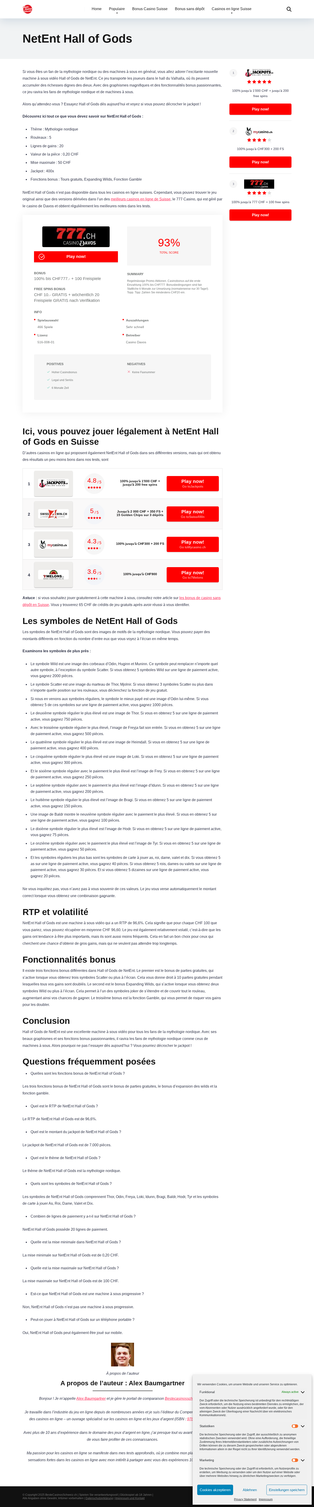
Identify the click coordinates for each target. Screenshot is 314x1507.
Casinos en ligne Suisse (231, 9)
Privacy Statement (245, 1499)
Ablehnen (250, 1490)
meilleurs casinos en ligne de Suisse (141, 199)
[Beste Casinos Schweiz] (28, 7)
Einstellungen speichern (287, 1490)
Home (97, 9)
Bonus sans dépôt (189, 9)
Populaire (117, 9)
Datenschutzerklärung (99, 1498)
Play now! (76, 256)
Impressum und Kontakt (130, 1498)
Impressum (266, 1499)
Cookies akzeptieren (215, 1490)
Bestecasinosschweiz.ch (185, 1398)
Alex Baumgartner (91, 1398)
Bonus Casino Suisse (150, 9)
